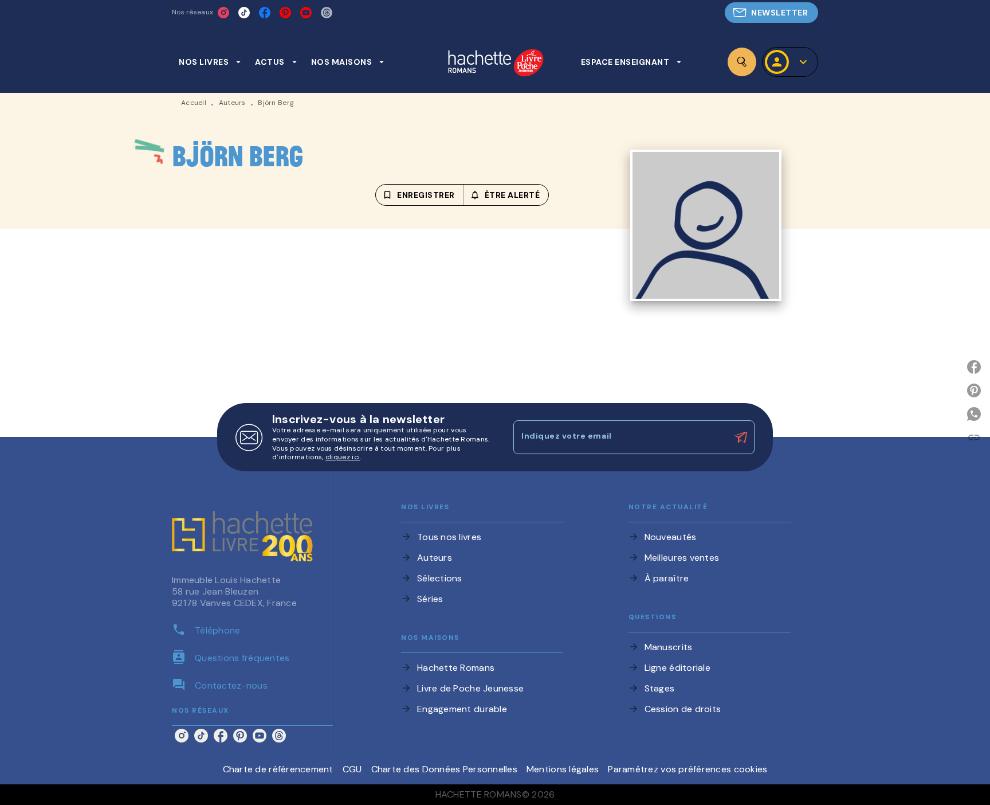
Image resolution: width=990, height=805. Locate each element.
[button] (771, 12)
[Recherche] (742, 62)
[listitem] (223, 12)
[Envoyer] (741, 437)
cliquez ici (342, 457)
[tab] (210, 62)
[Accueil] (495, 64)
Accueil (193, 102)
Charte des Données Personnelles (444, 769)
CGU (352, 769)
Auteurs (232, 102)
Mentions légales (563, 769)
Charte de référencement (278, 769)
